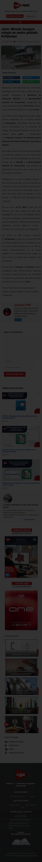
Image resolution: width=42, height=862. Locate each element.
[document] (21, 431)
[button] (39, 404)
